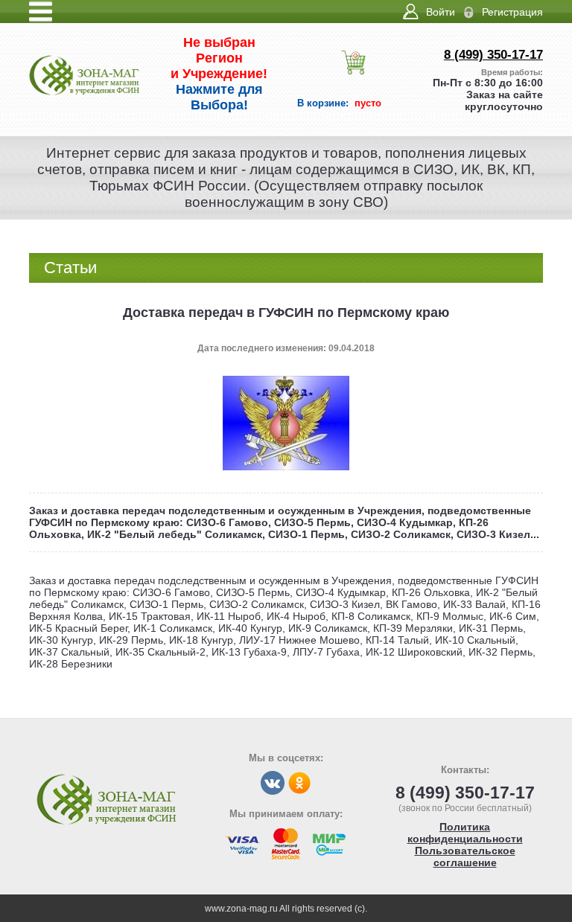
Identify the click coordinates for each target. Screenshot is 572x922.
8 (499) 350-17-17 (493, 55)
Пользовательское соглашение (465, 856)
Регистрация (512, 12)
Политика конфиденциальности (465, 833)
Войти (440, 12)
